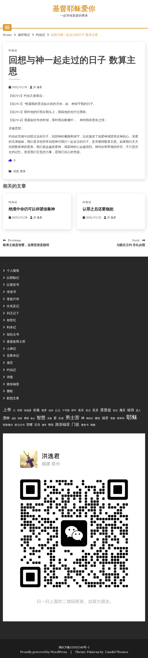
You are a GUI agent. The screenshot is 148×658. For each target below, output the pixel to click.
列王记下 (13, 313)
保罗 (44, 410)
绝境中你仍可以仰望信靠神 (32, 209)
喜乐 (81, 410)
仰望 (19, 410)
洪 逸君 (37, 87)
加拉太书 (13, 334)
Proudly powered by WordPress (44, 652)
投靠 (20, 418)
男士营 (72, 417)
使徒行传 (13, 299)
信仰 (51, 410)
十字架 (66, 410)
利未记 (11, 327)
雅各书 (85, 424)
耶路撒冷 (8, 424)
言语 (37, 424)
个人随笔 (13, 270)
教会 (33, 418)
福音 (105, 418)
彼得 (130, 410)
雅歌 (10, 391)
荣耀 (29, 424)
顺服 (92, 424)
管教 (112, 418)
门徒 (75, 424)
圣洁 (88, 410)
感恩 (14, 418)
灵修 (49, 418)
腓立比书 (20, 424)
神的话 (89, 418)
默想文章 (13, 398)
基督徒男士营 (16, 341)
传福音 (27, 410)
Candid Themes (116, 652)
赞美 (51, 424)
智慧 (41, 417)
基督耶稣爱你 (74, 9)
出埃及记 (13, 306)
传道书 (11, 292)
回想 (16, 171)
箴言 (10, 363)
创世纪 (11, 320)
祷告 (97, 418)
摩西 (26, 418)
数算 (23, 171)
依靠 (36, 410)
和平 (73, 410)
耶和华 (120, 418)
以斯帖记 (13, 278)
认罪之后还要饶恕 (98, 209)
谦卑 (44, 424)
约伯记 (13, 50)
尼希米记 (13, 355)
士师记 (11, 348)
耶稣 (131, 417)
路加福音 (13, 384)
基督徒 (105, 409)
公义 (57, 410)
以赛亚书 (13, 284)
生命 (61, 418)
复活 (115, 410)
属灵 (122, 410)
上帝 (7, 409)
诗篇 (10, 377)
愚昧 (6, 418)
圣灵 (95, 410)
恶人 (138, 410)
